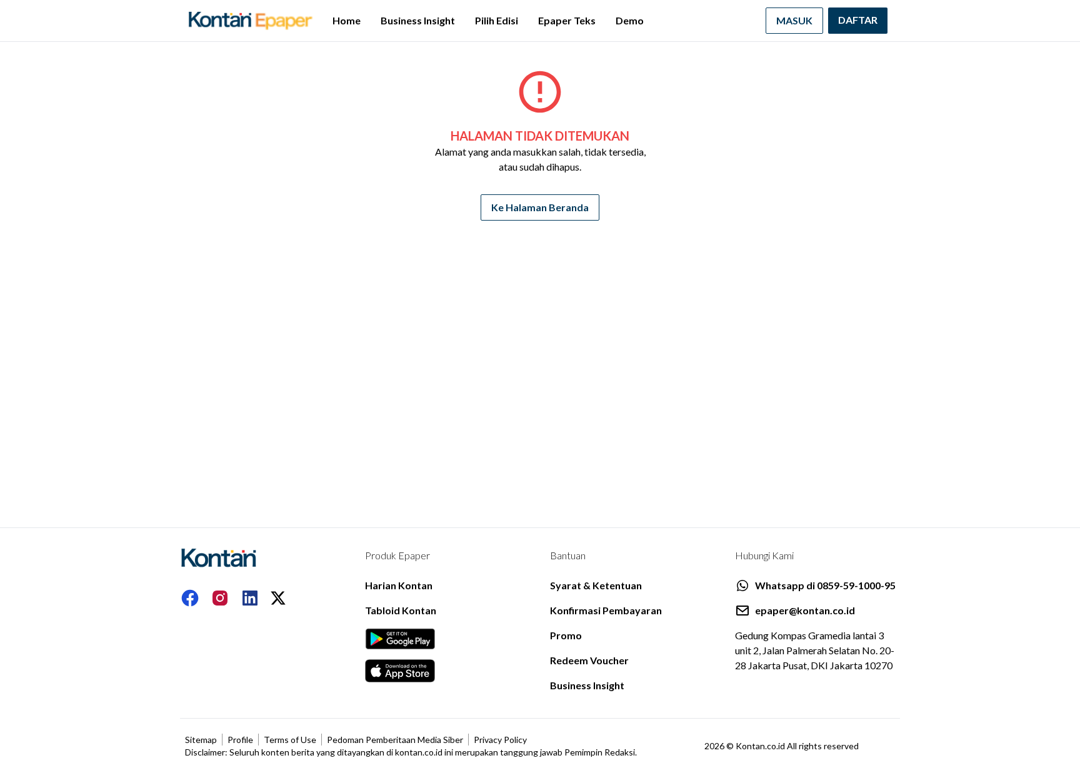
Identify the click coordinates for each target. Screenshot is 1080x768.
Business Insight (418, 20)
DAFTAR (858, 20)
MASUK (794, 20)
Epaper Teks (567, 20)
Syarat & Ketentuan (596, 585)
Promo (566, 635)
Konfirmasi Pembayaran (606, 610)
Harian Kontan (398, 585)
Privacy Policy (500, 739)
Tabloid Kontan (400, 610)
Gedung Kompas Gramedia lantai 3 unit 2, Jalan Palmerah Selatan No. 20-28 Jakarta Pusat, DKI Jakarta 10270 (814, 650)
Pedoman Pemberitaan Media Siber (395, 739)
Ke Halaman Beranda (540, 207)
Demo (630, 20)
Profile (240, 739)
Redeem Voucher (589, 660)
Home (346, 20)
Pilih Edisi (496, 20)
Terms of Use (290, 739)
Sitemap (201, 739)
